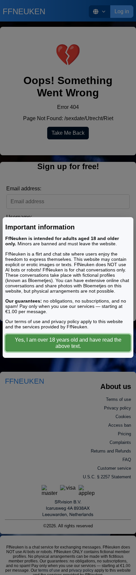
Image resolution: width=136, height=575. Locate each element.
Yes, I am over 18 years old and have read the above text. (68, 343)
